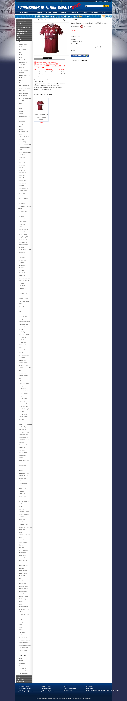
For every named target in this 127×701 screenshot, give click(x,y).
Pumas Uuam (22, 488)
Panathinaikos (22, 465)
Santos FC (21, 540)
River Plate (21, 509)
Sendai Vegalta (22, 560)
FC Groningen (22, 265)
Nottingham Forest (23, 440)
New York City (22, 427)
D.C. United (21, 224)
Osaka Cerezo (22, 455)
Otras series (20, 679)
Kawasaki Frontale (23, 365)
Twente (20, 635)
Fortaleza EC (22, 288)
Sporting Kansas (22, 594)
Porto (19, 481)
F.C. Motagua (22, 255)
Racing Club (21, 493)
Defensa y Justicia (23, 229)
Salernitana (21, 522)
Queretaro (21, 491)
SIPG (19, 578)
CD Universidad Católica (25, 144)
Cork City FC (21, 203)
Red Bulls (21, 504)
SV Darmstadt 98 (23, 606)
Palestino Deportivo (23, 460)
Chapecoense (22, 160)
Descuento (89, 688)
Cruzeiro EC (21, 219)
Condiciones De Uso (24, 688)
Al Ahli (20, 54)
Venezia (20, 653)
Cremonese (21, 214)
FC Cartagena (22, 257)
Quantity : (73, 50)
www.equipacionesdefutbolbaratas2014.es (61, 698)
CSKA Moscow (22, 221)
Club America (22, 172)
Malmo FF (21, 396)
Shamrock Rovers (23, 565)
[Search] (106, 6)
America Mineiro (22, 65)
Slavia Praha (21, 581)
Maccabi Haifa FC (23, 391)
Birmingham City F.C (24, 116)
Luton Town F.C (22, 388)
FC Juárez (21, 267)
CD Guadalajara (22, 142)
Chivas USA (21, 170)
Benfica (20, 111)
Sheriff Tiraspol (22, 570)
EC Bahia (21, 247)
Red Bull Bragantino (23, 501)
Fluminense (21, 285)
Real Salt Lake (22, 496)
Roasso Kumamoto (23, 511)
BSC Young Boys (23, 131)
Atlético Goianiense (23, 85)
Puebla (20, 486)
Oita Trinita (21, 442)
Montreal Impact (22, 414)
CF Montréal (21, 157)
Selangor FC (21, 558)
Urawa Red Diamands (24, 645)
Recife (20, 499)
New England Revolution (25, 424)
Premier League (51, 12)
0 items (101, 1)
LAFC (20, 370)
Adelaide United (22, 44)
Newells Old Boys (23, 437)
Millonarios (21, 401)
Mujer (18, 676)
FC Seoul (21, 270)
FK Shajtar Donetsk (23, 280)
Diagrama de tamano (47, 692)
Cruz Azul (21, 216)
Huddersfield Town (23, 334)
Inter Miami (21, 339)
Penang (20, 470)
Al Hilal (20, 57)
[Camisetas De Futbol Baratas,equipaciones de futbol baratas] (49, 6)
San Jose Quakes (23, 524)
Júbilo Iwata (21, 357)
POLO (19, 23)
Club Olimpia (22, 183)
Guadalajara (21, 311)
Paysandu (21, 468)
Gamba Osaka (22, 296)
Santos (20, 537)
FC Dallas (21, 262)
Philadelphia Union (23, 473)
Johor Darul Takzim (23, 355)
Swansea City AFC (23, 609)
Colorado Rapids (23, 188)
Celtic (20, 149)
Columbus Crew (22, 190)
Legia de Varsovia (23, 375)
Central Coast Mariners (24, 152)
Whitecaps (21, 666)
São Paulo (21, 545)
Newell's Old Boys (23, 434)
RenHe (20, 506)
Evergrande (21, 252)
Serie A (63, 12)
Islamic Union (22, 345)
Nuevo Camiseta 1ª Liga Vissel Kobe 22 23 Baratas (41, 117)
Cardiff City (21, 139)
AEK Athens (21, 47)
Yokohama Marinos (23, 671)
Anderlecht (21, 67)
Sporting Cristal (22, 591)
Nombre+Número (76, 44)
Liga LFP (39, 12)
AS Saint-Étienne (23, 70)
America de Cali (22, 62)
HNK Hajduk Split (23, 324)
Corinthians (21, 196)
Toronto (20, 629)
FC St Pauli (21, 273)
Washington (21, 663)
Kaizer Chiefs (22, 360)
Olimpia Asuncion (23, 445)
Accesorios (20, 681)
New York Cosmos (23, 429)
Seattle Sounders (23, 555)
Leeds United (22, 373)
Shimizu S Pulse (22, 573)
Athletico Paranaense (24, 75)
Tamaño (73, 39)
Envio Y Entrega (46, 690)
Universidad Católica (24, 640)
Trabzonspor (21, 632)
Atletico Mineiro (22, 90)
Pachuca (20, 457)
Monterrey (21, 411)
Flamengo (21, 283)
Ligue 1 (84, 12)
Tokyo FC (21, 624)
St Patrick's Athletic (23, 596)
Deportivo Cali (22, 232)
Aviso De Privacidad (24, 690)
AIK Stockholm (22, 49)
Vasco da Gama (22, 650)
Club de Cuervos (23, 178)
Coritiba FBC (21, 201)
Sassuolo (21, 547)
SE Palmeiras (22, 552)
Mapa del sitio (68, 690)
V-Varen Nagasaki (23, 647)
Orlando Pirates (22, 452)
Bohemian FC (22, 121)
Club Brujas (21, 175)
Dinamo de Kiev (22, 239)
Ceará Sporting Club (24, 147)
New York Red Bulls (23, 432)
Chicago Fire (21, 165)
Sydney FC (21, 612)
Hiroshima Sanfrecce (24, 321)
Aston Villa (21, 72)
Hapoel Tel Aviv (22, 316)
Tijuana (20, 622)
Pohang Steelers (23, 475)
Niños (104, 12)
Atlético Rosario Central (24, 98)
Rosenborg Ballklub (23, 514)
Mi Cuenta (51, 1)
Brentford (21, 129)
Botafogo (20, 124)
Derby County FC (23, 237)
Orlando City (21, 450)
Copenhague (22, 193)
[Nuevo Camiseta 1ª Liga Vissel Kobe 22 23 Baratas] (40, 105)
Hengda (20, 319)
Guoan (20, 314)
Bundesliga (74, 12)
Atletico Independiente (24, 88)
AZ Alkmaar (21, 106)
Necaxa (20, 422)
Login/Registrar (66, 1)
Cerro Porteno (22, 155)
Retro (18, 25)
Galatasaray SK (22, 293)
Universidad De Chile (24, 642)
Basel (20, 108)
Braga (20, 126)
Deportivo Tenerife (23, 234)
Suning (20, 604)
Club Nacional (22, 180)
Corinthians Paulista (23, 198)
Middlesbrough (22, 398)
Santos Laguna (22, 542)
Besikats (20, 113)
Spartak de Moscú (23, 586)
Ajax (19, 52)
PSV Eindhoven (22, 483)
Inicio (35, 20)
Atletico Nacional (23, 93)
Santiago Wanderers (24, 535)
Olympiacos (21, 447)
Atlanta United (22, 78)
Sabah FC (21, 517)
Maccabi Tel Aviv (22, 393)
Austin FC (21, 101)
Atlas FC (20, 80)
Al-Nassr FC (21, 60)
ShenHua (21, 568)
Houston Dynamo (23, 332)
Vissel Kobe (48, 20)
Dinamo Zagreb (22, 242)
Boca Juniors (22, 119)
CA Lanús (21, 134)
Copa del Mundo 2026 (24, 12)
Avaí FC (20, 103)
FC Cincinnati (22, 260)
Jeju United (21, 350)
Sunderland (21, 601)
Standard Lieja (22, 599)
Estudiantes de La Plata (24, 250)
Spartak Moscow (22, 588)
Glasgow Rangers (23, 298)
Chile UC (21, 167)
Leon (19, 378)
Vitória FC (21, 660)
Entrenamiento (21, 22)
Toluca (20, 627)
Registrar (75, 1)
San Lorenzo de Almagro (25, 527)
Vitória (20, 658)
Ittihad (20, 347)
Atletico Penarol (22, 95)
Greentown (21, 306)
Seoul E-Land (22, 563)
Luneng (20, 386)
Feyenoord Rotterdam (24, 278)
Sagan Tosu (21, 519)
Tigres (20, 619)
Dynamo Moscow (23, 244)
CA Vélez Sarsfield (23, 137)
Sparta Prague (22, 583)
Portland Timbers (23, 478)
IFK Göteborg (22, 337)
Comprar (58, 1)
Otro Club (94, 12)
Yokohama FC (22, 668)
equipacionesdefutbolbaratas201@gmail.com (104, 690)
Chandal (19, 20)
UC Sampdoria (22, 637)
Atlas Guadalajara (23, 83)
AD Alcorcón (21, 42)
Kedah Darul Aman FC (24, 368)
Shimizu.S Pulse (22, 576)
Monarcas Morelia (23, 406)
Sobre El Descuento (70, 688)
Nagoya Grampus (23, 416)
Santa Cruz (21, 529)
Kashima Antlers (22, 362)
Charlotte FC (21, 162)
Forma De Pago (46, 688)
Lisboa (20, 380)
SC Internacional (23, 550)
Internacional (22, 342)
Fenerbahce (21, 275)
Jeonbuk (20, 352)
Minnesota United (23, 404)
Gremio (20, 309)
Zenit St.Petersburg (23, 673)
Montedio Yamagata (23, 409)
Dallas (20, 226)
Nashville (21, 419)
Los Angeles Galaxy (23, 383)
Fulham (20, 291)
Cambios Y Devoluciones (26, 692)
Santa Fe (20, 532)
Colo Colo (21, 185)
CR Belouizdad (22, 211)
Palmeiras (21, 463)
